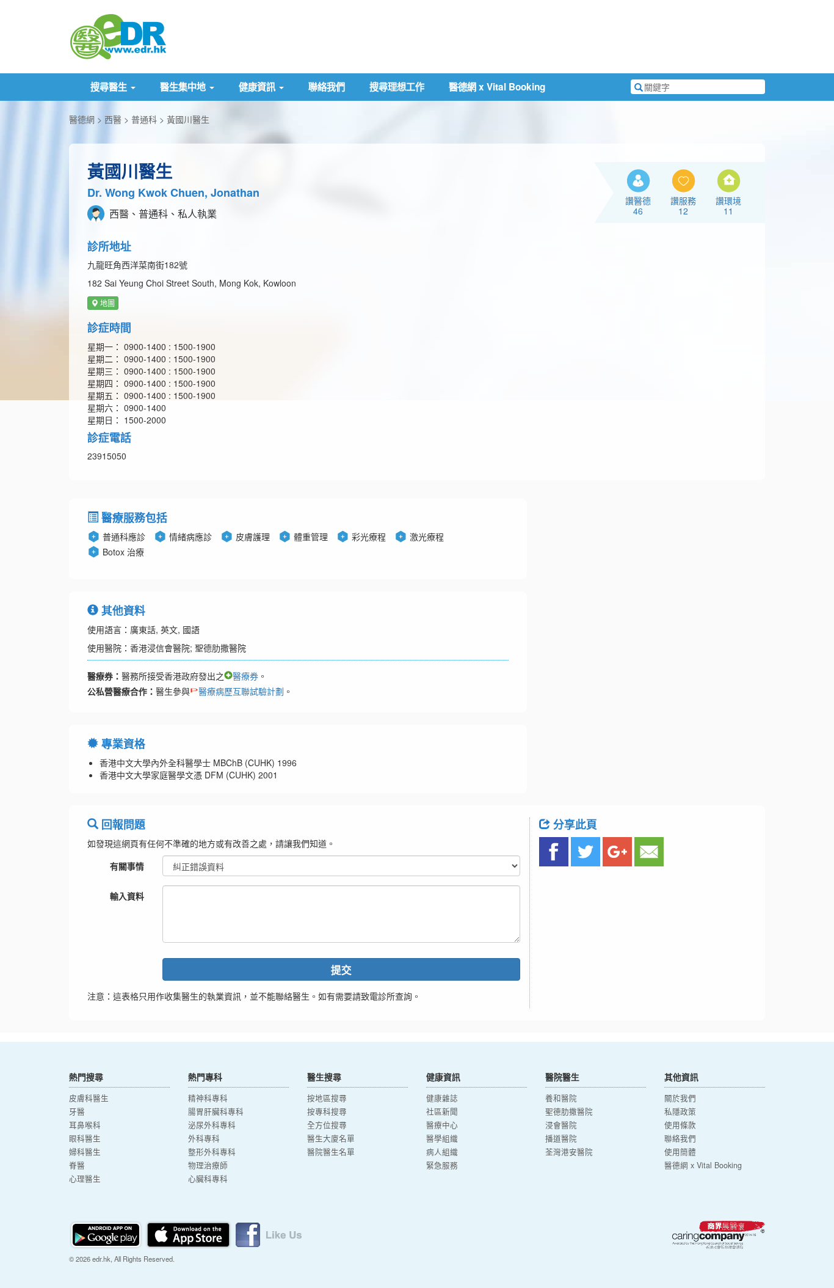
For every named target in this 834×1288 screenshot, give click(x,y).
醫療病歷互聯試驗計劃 (241, 691)
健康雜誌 (442, 1097)
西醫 (112, 119)
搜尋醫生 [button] (109, 86)
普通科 (144, 119)
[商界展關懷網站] (718, 1235)
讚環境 (728, 205)
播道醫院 (561, 1138)
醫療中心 (442, 1124)
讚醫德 (638, 205)
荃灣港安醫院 (569, 1151)
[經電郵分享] (649, 851)
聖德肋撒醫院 (569, 1111)
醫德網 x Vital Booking (497, 86)
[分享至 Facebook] (553, 851)
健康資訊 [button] (258, 86)
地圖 (106, 303)
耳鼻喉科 (85, 1124)
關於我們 (680, 1097)
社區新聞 (442, 1111)
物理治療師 (208, 1165)
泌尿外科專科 (212, 1124)
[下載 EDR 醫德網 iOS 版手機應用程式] (189, 1233)
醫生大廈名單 (331, 1138)
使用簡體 (680, 1151)
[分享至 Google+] (617, 851)
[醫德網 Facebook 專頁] (268, 1233)
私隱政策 (680, 1111)
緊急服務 (442, 1165)
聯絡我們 (326, 86)
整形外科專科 (212, 1151)
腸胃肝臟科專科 (216, 1111)
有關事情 (127, 866)
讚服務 (683, 205)
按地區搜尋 (327, 1097)
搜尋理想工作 (396, 86)
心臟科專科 (208, 1178)
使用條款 (680, 1124)
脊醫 (77, 1165)
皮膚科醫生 (89, 1097)
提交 (341, 969)
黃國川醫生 (188, 119)
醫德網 (82, 119)
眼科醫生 (85, 1138)
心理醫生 (85, 1178)
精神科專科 (208, 1097)
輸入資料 (127, 896)
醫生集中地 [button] (184, 86)
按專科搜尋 (327, 1111)
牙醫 (77, 1111)
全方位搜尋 (327, 1124)
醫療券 (245, 676)
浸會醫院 (561, 1124)
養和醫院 (561, 1097)
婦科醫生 (85, 1151)
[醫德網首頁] (118, 35)
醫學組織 (442, 1138)
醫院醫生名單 (331, 1151)
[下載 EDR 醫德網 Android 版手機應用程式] (107, 1233)
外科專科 (204, 1138)
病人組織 (442, 1151)
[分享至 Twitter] (585, 851)
